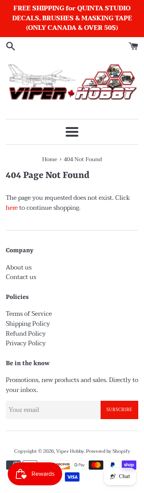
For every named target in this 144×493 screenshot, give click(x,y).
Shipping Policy (28, 323)
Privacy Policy (26, 343)
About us (18, 267)
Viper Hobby (70, 451)
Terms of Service (29, 314)
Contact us (21, 277)
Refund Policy (26, 333)
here (12, 207)
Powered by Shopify (108, 451)
